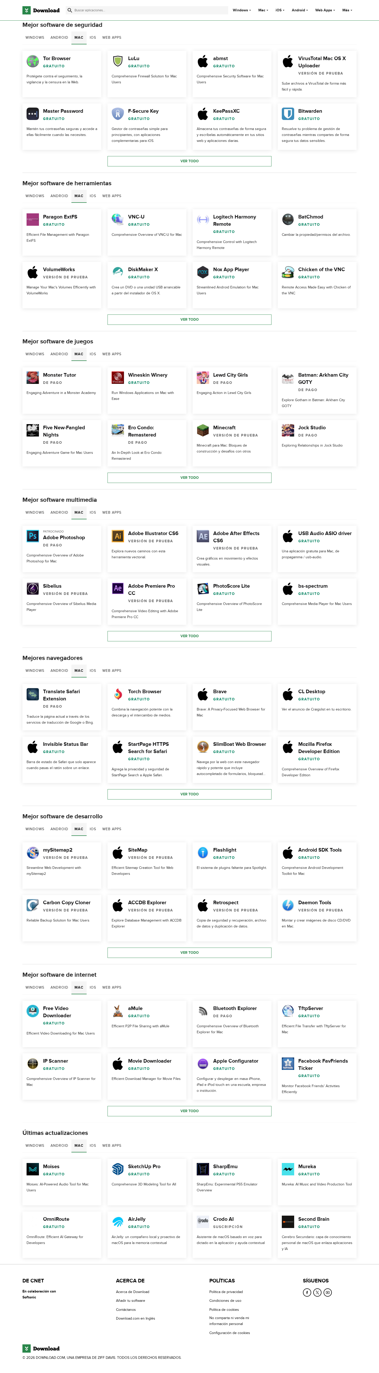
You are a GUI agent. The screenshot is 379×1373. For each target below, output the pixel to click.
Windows (240, 10)
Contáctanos (126, 1309)
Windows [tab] (35, 37)
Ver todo (189, 161)
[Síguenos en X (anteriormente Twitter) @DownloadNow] (317, 1292)
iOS (279, 10)
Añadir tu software (130, 1300)
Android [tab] (59, 37)
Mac (261, 10)
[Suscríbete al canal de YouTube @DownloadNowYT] (328, 1292)
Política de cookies (224, 1309)
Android (298, 10)
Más (345, 10)
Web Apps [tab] (111, 37)
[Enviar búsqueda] (70, 10)
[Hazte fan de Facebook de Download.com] (307, 1292)
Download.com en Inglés (135, 1318)
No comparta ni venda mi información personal (229, 1321)
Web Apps (323, 10)
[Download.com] (41, 10)
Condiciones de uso (225, 1300)
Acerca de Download (132, 1292)
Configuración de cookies (229, 1332)
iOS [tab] (93, 37)
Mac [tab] (79, 37)
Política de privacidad (226, 1292)
